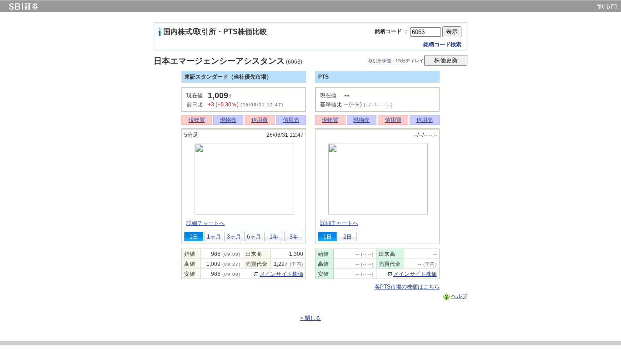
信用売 (291, 120)
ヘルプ (459, 296)
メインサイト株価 (281, 274)
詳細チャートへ (205, 223)
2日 (347, 237)
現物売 (228, 120)
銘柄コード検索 (442, 44)
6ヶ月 (254, 237)
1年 (274, 237)
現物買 (197, 120)
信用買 (259, 120)
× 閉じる (310, 318)
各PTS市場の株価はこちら (407, 287)
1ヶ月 (214, 237)
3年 (294, 237)
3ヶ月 (234, 237)
